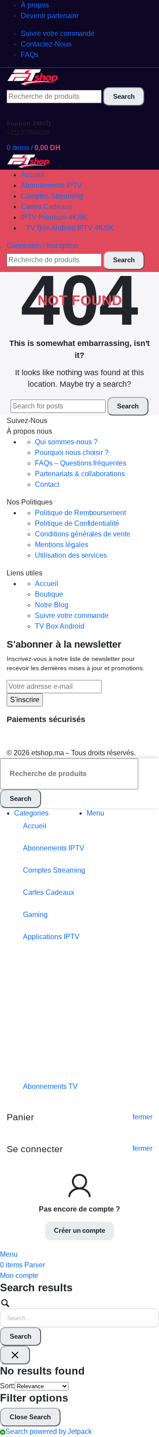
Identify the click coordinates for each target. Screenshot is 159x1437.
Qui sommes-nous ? (66, 442)
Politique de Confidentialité (77, 523)
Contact (47, 484)
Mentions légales (61, 544)
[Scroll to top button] (145, 1397)
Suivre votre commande (72, 615)
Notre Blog (51, 605)
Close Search (30, 1417)
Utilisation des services (71, 555)
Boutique (49, 594)
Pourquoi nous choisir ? (72, 452)
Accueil (46, 583)
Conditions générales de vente (82, 534)
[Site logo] (33, 77)
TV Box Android (59, 626)
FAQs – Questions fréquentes (80, 463)
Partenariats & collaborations (80, 474)
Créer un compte (80, 1230)
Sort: (7, 1386)
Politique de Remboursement (80, 513)
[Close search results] (15, 1355)
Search (20, 1336)
